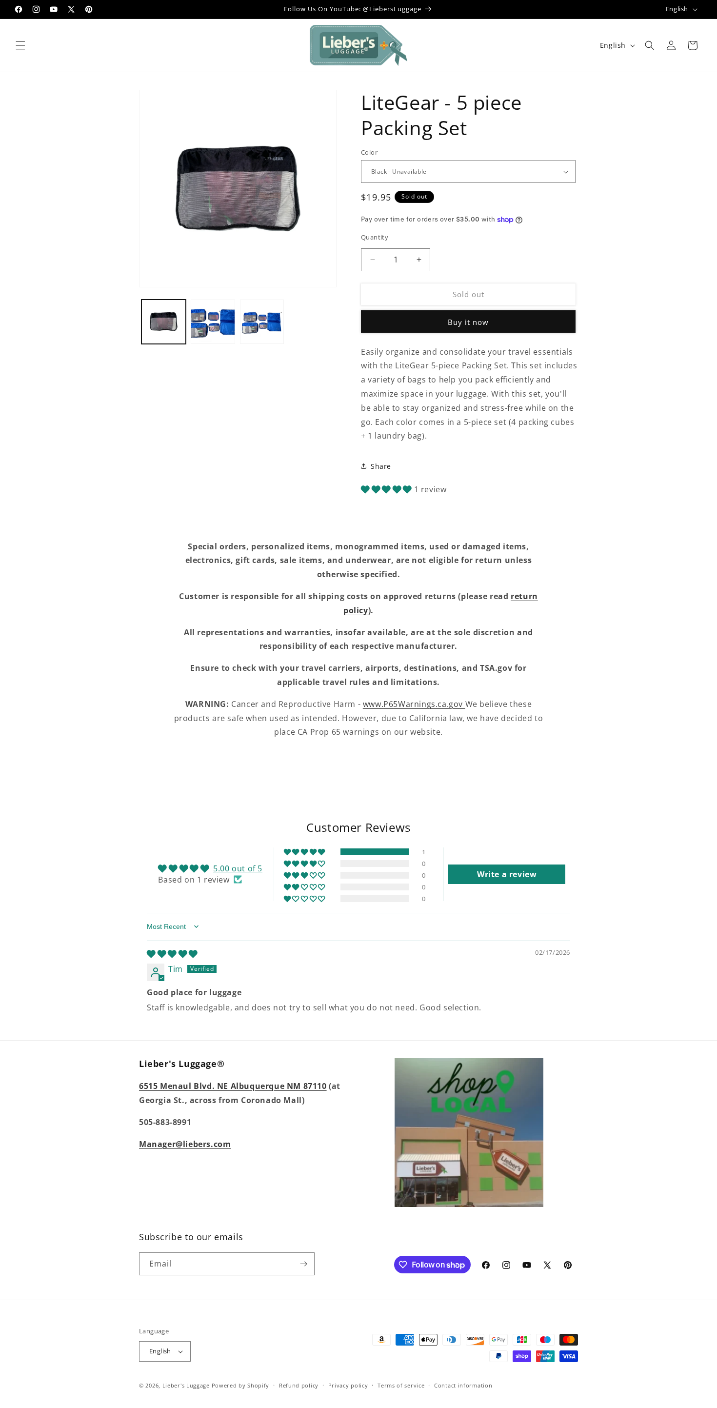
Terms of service (401, 1385)
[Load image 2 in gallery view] (213, 322)
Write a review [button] (507, 874)
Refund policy (299, 1385)
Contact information (463, 1385)
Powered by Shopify (241, 1385)
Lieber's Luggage (187, 1385)
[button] (20, 45)
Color (369, 152)
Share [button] (381, 466)
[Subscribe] (303, 1263)
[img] (172, 953)
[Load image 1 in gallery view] (163, 322)
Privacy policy (348, 1385)
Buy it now (468, 322)
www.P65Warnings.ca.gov (414, 704)
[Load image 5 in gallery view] (262, 322)
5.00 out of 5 (237, 868)
